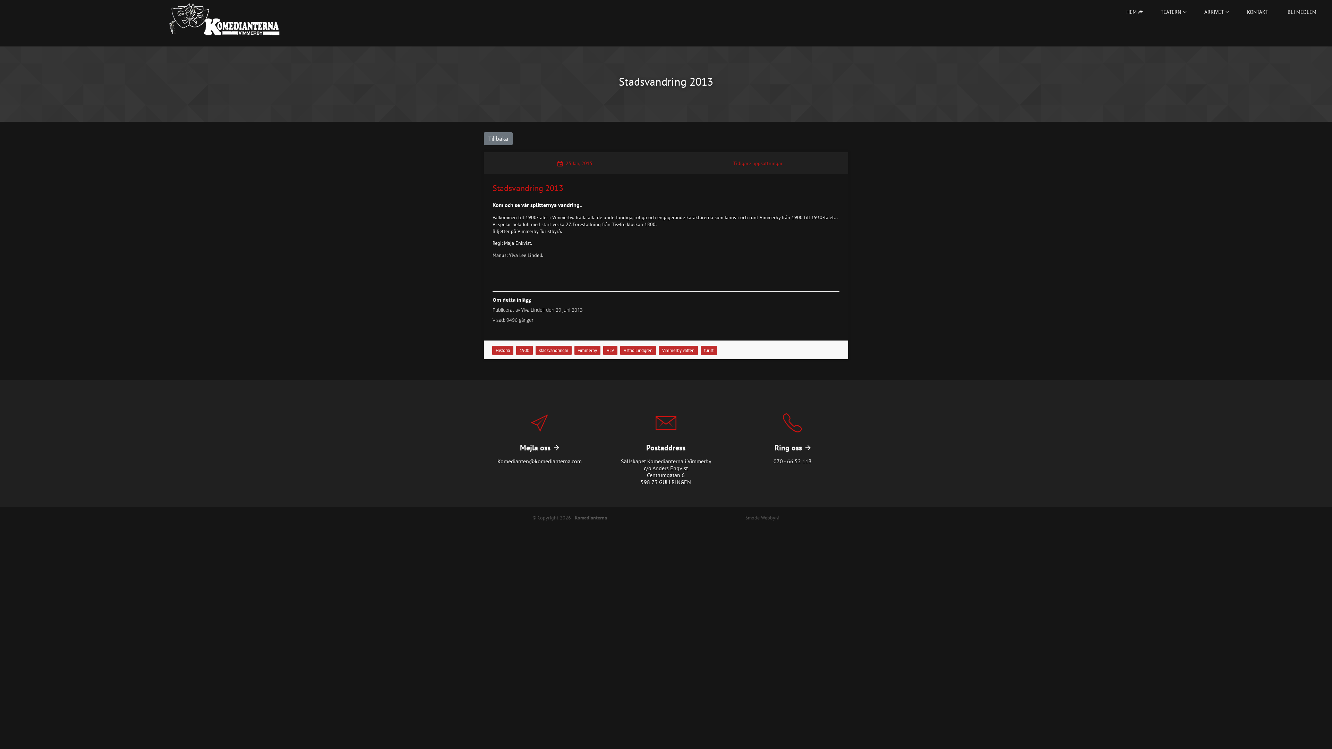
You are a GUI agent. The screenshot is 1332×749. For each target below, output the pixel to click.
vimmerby (587, 350)
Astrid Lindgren (638, 350)
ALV (610, 350)
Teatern (1171, 12)
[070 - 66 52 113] (792, 444)
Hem (1131, 12)
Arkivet (1214, 12)
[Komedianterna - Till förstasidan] (224, 19)
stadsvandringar (553, 350)
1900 (524, 350)
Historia (503, 350)
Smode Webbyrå (762, 517)
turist (709, 350)
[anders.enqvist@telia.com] (539, 444)
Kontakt (1257, 12)
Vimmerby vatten (678, 350)
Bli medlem (1302, 12)
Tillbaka (498, 139)
